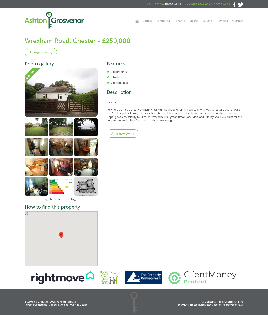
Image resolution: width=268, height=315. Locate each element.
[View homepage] (137, 21)
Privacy (29, 304)
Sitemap (63, 304)
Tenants (179, 20)
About (147, 20)
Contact (237, 20)
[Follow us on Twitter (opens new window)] (239, 4)
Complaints (40, 304)
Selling (193, 20)
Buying (207, 20)
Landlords (163, 20)
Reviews (222, 20)
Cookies (53, 304)
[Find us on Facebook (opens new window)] (233, 4)
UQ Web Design (79, 304)
